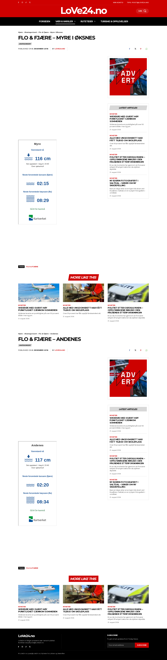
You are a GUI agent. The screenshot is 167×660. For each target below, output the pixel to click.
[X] (29, 2)
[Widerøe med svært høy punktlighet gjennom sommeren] (38, 293)
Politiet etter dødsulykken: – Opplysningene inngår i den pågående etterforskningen (127, 159)
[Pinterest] (140, 48)
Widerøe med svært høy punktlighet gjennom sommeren (124, 119)
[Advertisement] (61, 121)
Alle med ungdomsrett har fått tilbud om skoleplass (126, 139)
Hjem (20, 32)
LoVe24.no (60, 49)
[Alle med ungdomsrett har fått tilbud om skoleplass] (83, 293)
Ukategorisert (30, 32)
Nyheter (113, 114)
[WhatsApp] (146, 48)
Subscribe (142, 645)
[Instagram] (22, 2)
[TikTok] (26, 2)
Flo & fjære (32, 267)
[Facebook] (18, 2)
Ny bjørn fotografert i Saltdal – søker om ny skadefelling (124, 183)
